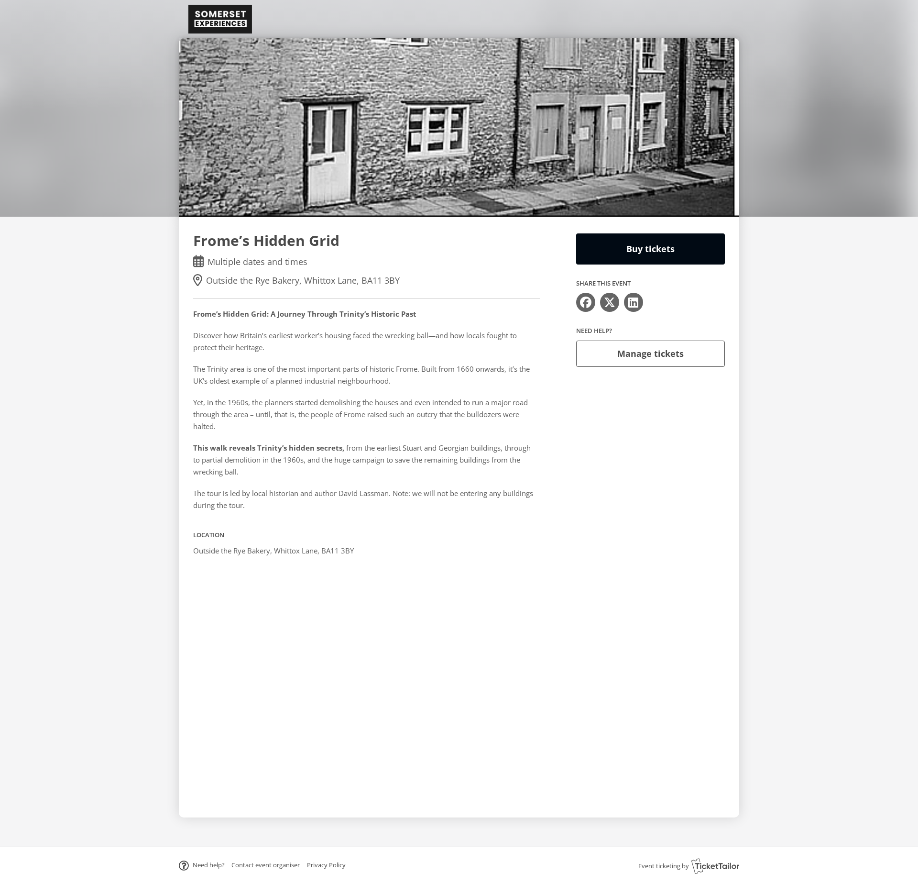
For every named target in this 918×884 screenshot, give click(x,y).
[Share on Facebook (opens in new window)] (585, 302)
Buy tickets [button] (650, 248)
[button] (265, 865)
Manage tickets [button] (650, 353)
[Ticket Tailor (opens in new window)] (715, 866)
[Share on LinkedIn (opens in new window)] (633, 302)
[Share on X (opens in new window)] (609, 302)
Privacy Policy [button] (326, 865)
